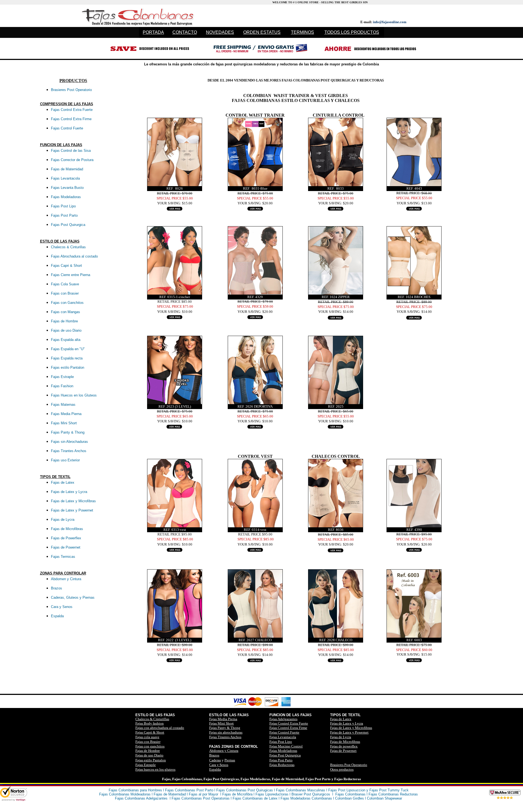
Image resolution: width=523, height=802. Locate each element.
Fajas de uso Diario (149, 755)
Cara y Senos (218, 765)
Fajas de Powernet (343, 751)
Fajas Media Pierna (223, 719)
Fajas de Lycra (340, 737)
